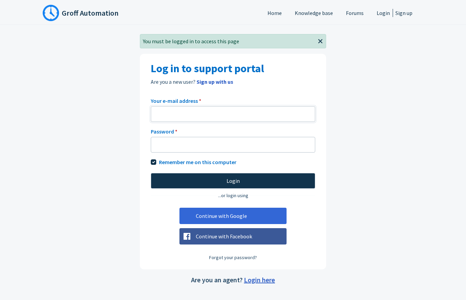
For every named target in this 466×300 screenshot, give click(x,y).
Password (164, 131)
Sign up (403, 13)
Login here (259, 279)
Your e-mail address (176, 100)
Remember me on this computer (197, 162)
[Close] (320, 40)
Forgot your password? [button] (233, 257)
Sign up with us (214, 81)
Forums (355, 13)
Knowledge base (314, 13)
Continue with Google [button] (221, 215)
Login (383, 13)
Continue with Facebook (224, 236)
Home (274, 13)
